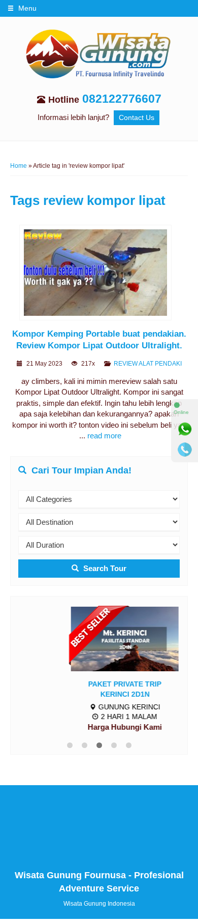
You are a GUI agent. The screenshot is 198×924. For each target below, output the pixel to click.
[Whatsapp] (185, 429)
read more (104, 435)
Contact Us (136, 118)
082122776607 (121, 99)
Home (18, 165)
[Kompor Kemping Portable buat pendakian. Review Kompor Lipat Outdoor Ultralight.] (99, 274)
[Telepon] (185, 449)
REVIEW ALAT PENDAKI (148, 363)
